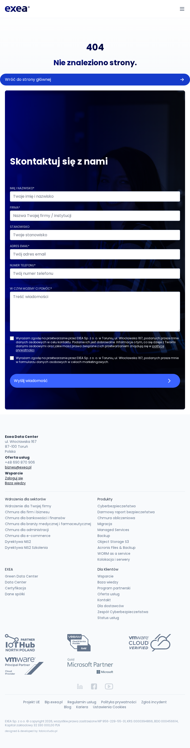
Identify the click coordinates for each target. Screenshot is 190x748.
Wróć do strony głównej (28, 79)
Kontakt (104, 600)
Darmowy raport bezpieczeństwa (126, 512)
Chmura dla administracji (27, 529)
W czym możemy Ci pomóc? (31, 288)
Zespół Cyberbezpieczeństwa (122, 611)
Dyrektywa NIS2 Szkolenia (26, 547)
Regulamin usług (82, 702)
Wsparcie (105, 576)
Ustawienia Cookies (109, 707)
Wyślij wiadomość (31, 381)
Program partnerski (113, 588)
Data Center (15, 582)
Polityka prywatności (118, 702)
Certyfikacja (15, 588)
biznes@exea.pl (18, 467)
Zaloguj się (14, 478)
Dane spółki (15, 594)
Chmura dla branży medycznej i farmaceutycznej (48, 523)
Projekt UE (31, 702)
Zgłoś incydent (154, 702)
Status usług (108, 617)
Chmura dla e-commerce (27, 535)
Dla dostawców (110, 605)
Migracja (104, 523)
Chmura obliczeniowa (116, 517)
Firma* (15, 207)
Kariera (82, 707)
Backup (103, 535)
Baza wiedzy (15, 483)
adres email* (19, 246)
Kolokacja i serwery (113, 559)
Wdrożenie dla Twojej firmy (28, 506)
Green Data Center (21, 576)
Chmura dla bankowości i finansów (35, 517)
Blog (67, 707)
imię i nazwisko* (22, 188)
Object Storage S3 (113, 541)
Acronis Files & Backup (116, 547)
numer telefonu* (23, 265)
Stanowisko (19, 227)
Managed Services (113, 529)
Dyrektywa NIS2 (18, 541)
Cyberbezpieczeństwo (116, 506)
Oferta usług (108, 594)
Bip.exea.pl (54, 702)
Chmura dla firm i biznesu (27, 512)
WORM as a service (113, 553)
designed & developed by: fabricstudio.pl (31, 731)
